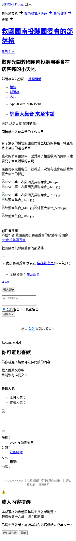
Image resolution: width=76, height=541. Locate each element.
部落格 (14, 92)
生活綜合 (33, 274)
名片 (13, 97)
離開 (23, 533)
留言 (50, 263)
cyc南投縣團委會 (14, 240)
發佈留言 (8, 314)
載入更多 (8, 289)
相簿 (13, 87)
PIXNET (19, 480)
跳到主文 (8, 52)
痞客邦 (42, 263)
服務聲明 (44, 484)
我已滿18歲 (10, 533)
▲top (5, 281)
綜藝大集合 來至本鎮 (32, 114)
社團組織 (34, 79)
